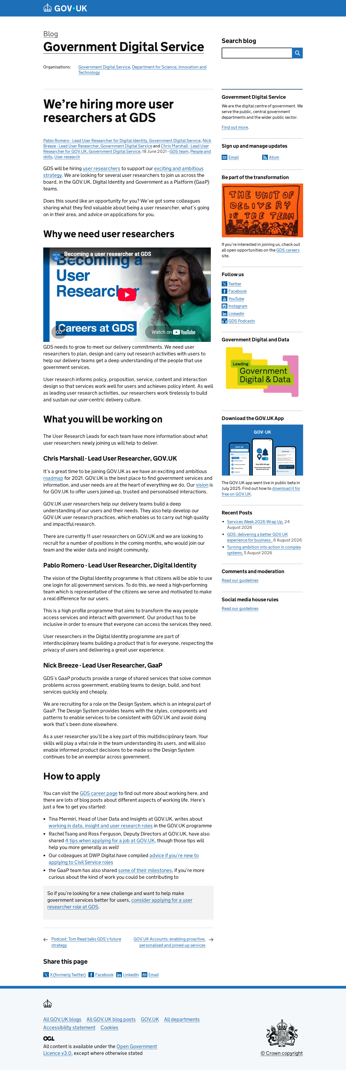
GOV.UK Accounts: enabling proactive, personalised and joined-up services (169, 941)
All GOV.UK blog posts (111, 1019)
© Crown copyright (282, 1053)
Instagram (237, 306)
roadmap (53, 478)
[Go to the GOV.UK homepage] (65, 8)
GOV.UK (150, 1019)
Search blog (239, 41)
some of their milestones (145, 870)
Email (153, 974)
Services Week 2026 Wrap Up (254, 521)
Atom (274, 157)
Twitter (234, 283)
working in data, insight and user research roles (101, 826)
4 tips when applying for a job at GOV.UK (110, 840)
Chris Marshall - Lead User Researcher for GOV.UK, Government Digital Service (126, 148)
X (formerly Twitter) (68, 974)
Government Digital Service (123, 47)
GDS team (178, 151)
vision (202, 485)
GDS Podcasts (241, 320)
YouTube (236, 298)
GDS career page (99, 793)
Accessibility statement (69, 1027)
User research (67, 156)
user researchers (101, 168)
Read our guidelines (240, 580)
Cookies (109, 1027)
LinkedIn (131, 974)
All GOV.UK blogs (62, 1019)
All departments (182, 1019)
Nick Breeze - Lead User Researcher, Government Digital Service (127, 143)
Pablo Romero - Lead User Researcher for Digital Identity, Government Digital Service (122, 140)
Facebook (104, 974)
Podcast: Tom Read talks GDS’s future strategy (86, 941)
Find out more (235, 127)
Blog (50, 33)
